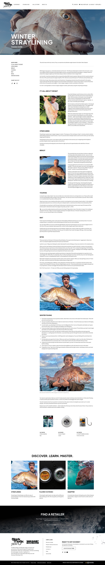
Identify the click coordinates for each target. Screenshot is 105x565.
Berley (13, 68)
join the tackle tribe (69, 548)
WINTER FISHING (15, 75)
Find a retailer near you (52, 524)
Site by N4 (49, 562)
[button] (17, 3)
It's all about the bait (17, 64)
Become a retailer (49, 542)
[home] (7, 5)
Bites (12, 73)
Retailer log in (48, 546)
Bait (12, 71)
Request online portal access (52, 544)
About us (44, 4)
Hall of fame (35, 4)
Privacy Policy (33, 562)
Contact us (48, 549)
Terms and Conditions (41, 562)
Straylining (14, 66)
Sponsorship (48, 553)
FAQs (47, 551)
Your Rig (13, 70)
